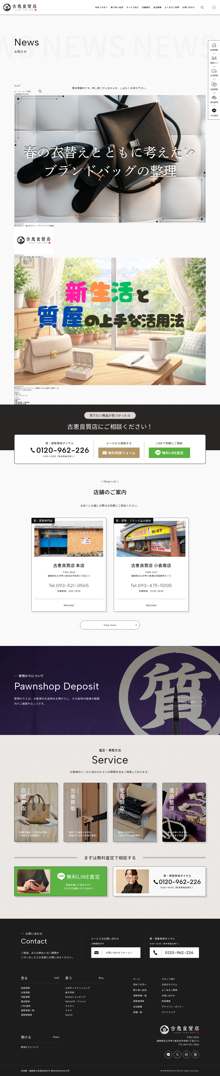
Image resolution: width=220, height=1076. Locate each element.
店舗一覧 (137, 1012)
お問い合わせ (168, 995)
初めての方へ (140, 984)
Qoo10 (69, 1014)
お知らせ (17, 394)
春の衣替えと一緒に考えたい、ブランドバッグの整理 (34, 226)
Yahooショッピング (75, 996)
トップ (17, 85)
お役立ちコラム (169, 984)
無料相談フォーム (122, 452)
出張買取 (25, 992)
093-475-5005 (155, 585)
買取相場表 (26, 1014)
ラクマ (68, 1010)
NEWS (16, 392)
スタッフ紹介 (168, 978)
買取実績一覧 (27, 1010)
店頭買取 (25, 987)
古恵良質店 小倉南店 (21, 402)
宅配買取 (25, 996)
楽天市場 (69, 992)
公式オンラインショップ (77, 987)
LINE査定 (26, 1005)
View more (69, 605)
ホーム (136, 978)
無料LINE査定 (173, 452)
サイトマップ (168, 1012)
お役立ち (17, 399)
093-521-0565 (72, 585)
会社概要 (137, 1006)
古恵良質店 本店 (20, 404)
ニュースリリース (20, 395)
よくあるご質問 (169, 989)
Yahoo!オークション (75, 1001)
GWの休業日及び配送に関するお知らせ (28, 257)
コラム (16, 397)
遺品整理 (25, 1001)
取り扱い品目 (140, 989)
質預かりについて (30, 1047)
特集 (16, 401)
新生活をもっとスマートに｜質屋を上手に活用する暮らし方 (36, 388)
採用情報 (166, 1001)
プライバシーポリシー (173, 1006)
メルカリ (69, 1005)
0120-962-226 (62, 450)
